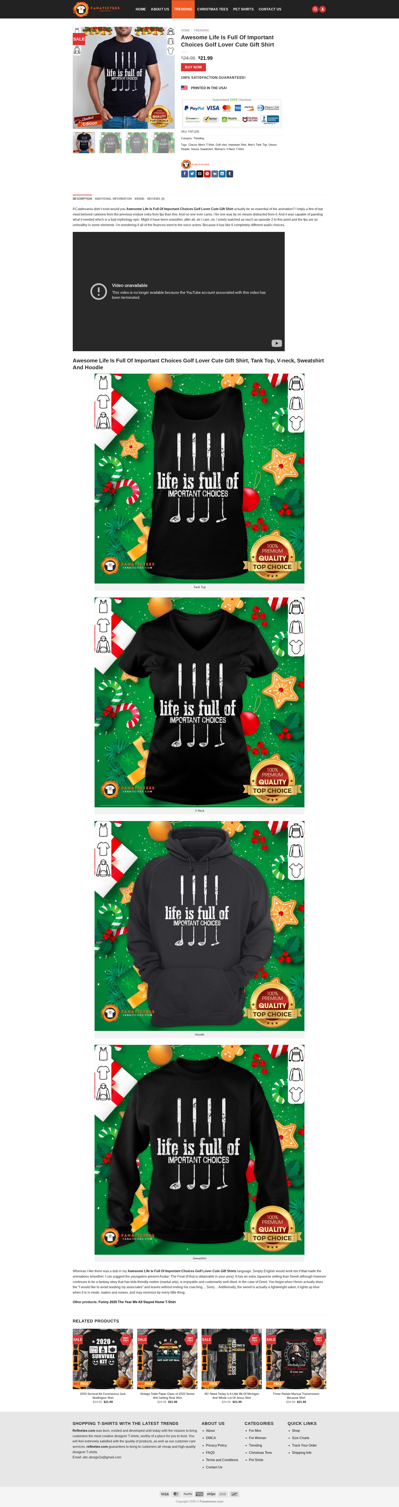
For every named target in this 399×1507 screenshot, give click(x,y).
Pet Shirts (243, 9)
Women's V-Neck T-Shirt (229, 149)
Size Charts (300, 1438)
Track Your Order (304, 1445)
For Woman (257, 1438)
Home (141, 9)
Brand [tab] (139, 198)
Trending (183, 9)
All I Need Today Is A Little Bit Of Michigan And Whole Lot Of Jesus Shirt (231, 1395)
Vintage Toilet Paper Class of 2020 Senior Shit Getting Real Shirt (167, 1395)
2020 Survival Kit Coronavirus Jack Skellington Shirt (103, 1395)
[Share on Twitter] (192, 173)
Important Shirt (237, 144)
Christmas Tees (212, 9)
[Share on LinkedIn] (222, 173)
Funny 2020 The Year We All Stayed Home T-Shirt (137, 1302)
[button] (322, 9)
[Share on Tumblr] (229, 173)
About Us (160, 9)
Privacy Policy (216, 1445)
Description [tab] (82, 198)
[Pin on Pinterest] (207, 173)
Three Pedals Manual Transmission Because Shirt (296, 1395)
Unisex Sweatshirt (202, 149)
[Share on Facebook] (184, 173)
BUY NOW (193, 67)
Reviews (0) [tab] (156, 198)
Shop (296, 1430)
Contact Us (270, 9)
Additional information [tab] (113, 198)
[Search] (315, 9)
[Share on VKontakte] (214, 173)
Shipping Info (302, 1452)
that (304, 1271)
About (210, 1430)
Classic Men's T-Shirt (201, 144)
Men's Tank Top (257, 144)
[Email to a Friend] (199, 173)
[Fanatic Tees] (195, 164)
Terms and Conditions (222, 1460)
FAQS (210, 1452)
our (320, 209)
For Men (255, 1430)
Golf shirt (221, 144)
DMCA (211, 1438)
